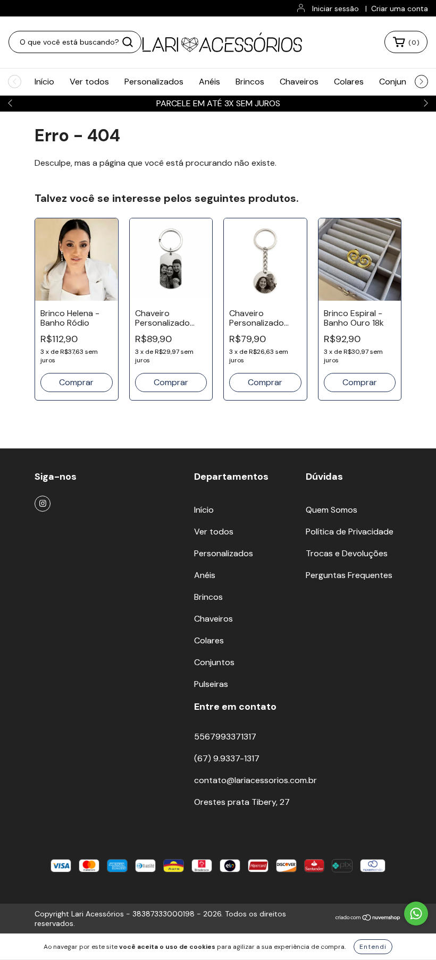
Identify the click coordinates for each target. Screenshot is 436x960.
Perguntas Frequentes (349, 575)
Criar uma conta (399, 8)
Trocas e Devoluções (347, 553)
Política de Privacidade (349, 531)
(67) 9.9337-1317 (226, 758)
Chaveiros (299, 81)
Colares (349, 81)
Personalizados (153, 81)
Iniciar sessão (335, 8)
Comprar (171, 382)
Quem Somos (331, 509)
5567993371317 (225, 736)
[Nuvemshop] (368, 918)
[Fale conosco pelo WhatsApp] (416, 913)
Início (44, 81)
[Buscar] (127, 42)
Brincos (250, 81)
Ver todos (89, 81)
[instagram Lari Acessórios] (43, 504)
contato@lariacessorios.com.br (255, 780)
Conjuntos (399, 81)
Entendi (373, 946)
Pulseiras (211, 684)
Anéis (209, 81)
